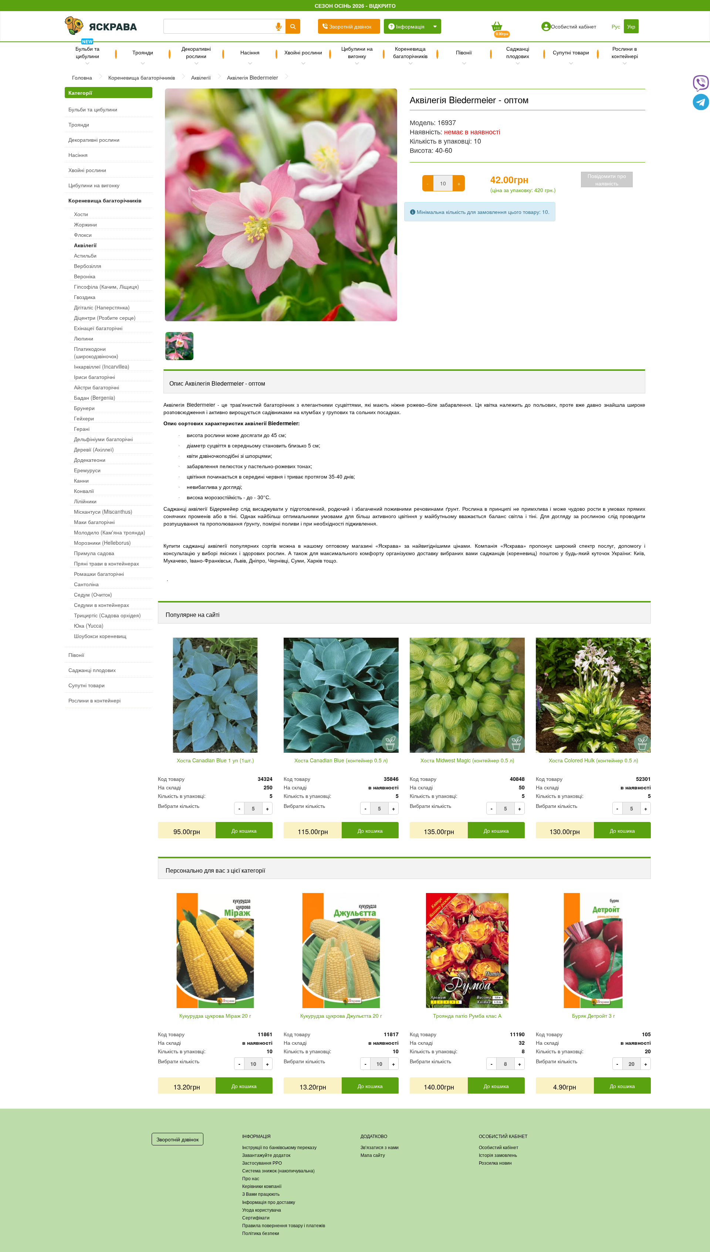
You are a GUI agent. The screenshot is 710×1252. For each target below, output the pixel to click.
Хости (81, 214)
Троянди (142, 52)
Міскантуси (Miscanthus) (103, 511)
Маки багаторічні (94, 522)
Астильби (85, 255)
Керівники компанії (261, 1186)
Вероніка (84, 276)
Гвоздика (84, 297)
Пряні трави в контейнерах (106, 563)
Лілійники (85, 501)
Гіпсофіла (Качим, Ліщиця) (106, 286)
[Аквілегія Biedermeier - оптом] (281, 205)
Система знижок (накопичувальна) (278, 1170)
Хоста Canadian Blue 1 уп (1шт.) (215, 760)
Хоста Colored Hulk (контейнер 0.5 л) (593, 760)
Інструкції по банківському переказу (279, 1147)
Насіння (250, 52)
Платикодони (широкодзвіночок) (96, 352)
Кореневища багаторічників (410, 52)
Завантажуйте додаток (266, 1155)
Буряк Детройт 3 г (593, 1015)
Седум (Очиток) (93, 594)
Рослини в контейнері (625, 52)
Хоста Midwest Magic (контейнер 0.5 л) (467, 760)
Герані (81, 428)
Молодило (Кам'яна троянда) (109, 532)
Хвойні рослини (303, 52)
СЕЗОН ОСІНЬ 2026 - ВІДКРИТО (355, 5)
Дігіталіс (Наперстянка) (102, 307)
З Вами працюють (261, 1194)
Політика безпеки (260, 1233)
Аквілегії (85, 245)
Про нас (250, 1178)
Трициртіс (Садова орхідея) (107, 615)
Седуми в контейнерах (101, 604)
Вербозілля (87, 265)
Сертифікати (256, 1217)
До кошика (244, 830)
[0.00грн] (496, 26)
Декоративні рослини (196, 52)
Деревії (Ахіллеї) (94, 449)
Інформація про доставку (268, 1202)
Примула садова (94, 553)
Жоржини (85, 224)
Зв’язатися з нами (380, 1147)
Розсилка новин (495, 1162)
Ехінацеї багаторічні (98, 328)
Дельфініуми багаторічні (103, 439)
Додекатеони (89, 459)
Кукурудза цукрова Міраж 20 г (215, 1015)
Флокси (83, 234)
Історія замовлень (498, 1155)
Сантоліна (86, 584)
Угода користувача (261, 1209)
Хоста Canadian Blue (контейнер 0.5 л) (341, 760)
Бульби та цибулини (87, 51)
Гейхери (84, 418)
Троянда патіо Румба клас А (467, 1015)
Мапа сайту (373, 1155)
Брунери (84, 408)
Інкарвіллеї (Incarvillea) (101, 366)
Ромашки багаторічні (99, 573)
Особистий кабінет (498, 1147)
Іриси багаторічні (94, 376)
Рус (616, 26)
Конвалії (84, 490)
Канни (81, 480)
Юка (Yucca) (89, 625)
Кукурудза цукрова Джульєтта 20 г (341, 1015)
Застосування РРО (262, 1162)
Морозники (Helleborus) (102, 542)
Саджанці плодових (517, 52)
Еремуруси (87, 470)
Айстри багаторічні (96, 387)
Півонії (464, 52)
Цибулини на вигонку (357, 52)
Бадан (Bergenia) (94, 397)
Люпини (83, 338)
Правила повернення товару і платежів (283, 1225)
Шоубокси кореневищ (100, 636)
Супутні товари (571, 52)
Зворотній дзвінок (177, 1139)
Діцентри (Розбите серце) (105, 317)
